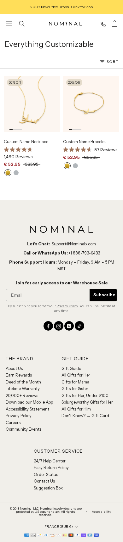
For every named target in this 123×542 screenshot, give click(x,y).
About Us (14, 368)
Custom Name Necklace (26, 141)
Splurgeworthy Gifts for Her (87, 402)
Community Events (23, 429)
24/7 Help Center (50, 460)
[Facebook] (48, 326)
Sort (112, 61)
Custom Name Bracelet (84, 141)
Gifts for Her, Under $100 (85, 395)
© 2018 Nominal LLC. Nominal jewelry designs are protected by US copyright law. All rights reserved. (46, 512)
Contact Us (44, 480)
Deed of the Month (23, 381)
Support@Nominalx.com (74, 243)
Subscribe (104, 294)
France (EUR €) (58, 526)
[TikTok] (79, 326)
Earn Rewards (19, 374)
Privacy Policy (67, 306)
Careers (13, 422)
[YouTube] (69, 326)
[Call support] (103, 24)
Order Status (46, 474)
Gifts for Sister (75, 388)
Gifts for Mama (75, 381)
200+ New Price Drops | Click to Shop (61, 6)
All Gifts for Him (76, 408)
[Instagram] (58, 326)
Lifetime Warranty (23, 388)
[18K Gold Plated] (7, 172)
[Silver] (16, 172)
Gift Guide (71, 368)
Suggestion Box (48, 487)
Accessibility (101, 511)
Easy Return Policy (51, 467)
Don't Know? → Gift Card (85, 415)
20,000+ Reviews (22, 395)
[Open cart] (114, 23)
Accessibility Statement (27, 408)
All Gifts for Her (76, 374)
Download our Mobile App (29, 402)
